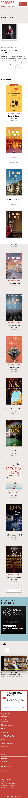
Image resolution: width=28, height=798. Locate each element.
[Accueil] (7, 3)
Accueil (3, 8)
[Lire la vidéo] (14, 663)
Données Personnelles (7, 788)
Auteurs (8, 8)
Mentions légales (6, 779)
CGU (2, 781)
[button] (5, 52)
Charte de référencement (8, 783)
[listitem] (2, 735)
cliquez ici (16, 702)
